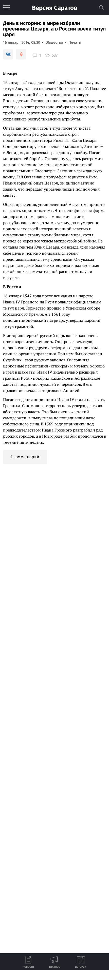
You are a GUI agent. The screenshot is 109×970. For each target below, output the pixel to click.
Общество (54, 42)
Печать (74, 42)
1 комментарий (25, 456)
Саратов (54, 7)
